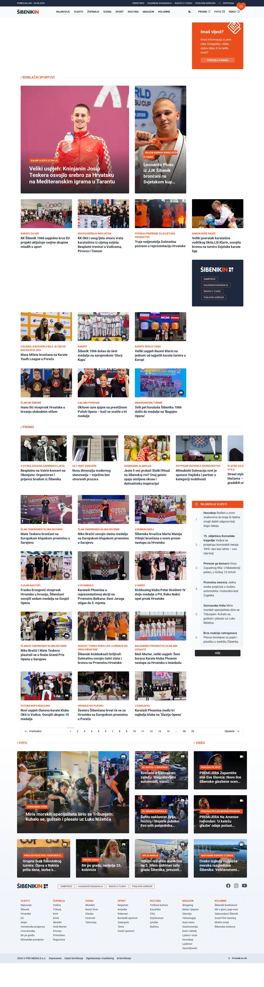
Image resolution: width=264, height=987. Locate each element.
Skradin (57, 922)
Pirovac (57, 931)
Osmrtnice (210, 279)
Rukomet (123, 913)
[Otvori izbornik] (241, 6)
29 (192, 731)
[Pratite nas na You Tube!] (244, 885)
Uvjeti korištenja (73, 958)
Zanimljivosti (189, 948)
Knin (55, 913)
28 (184, 731)
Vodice (57, 905)
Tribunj (57, 909)
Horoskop (187, 939)
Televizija (90, 922)
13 (159, 731)
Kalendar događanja (216, 285)
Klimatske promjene (32, 939)
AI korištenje (124, 958)
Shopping (187, 905)
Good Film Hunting (225, 918)
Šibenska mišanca (225, 926)
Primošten (59, 935)
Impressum (55, 958)
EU (22, 918)
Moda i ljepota (190, 909)
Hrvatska (26, 913)
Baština (154, 926)
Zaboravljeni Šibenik (226, 913)
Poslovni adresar (214, 297)
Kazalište (155, 909)
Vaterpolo (123, 922)
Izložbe (154, 922)
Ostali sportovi (126, 931)
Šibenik (25, 909)
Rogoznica (59, 939)
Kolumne (164, 11)
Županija (93, 11)
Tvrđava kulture (159, 905)
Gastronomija (190, 926)
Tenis (121, 926)
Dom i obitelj (189, 931)
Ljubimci (187, 943)
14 (168, 731)
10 (134, 731)
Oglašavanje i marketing (100, 958)
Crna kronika (28, 931)
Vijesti (78, 11)
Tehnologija (189, 918)
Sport (119, 11)
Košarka (122, 909)
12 (151, 731)
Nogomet (123, 905)
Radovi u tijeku (212, 291)
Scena (107, 11)
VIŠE (217, 653)
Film (152, 913)
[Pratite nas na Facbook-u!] (228, 886)
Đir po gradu (27, 935)
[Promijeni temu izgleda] (191, 11)
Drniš (56, 918)
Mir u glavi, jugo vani (226, 909)
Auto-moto (188, 922)
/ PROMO (27, 427)
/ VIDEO (199, 743)
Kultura (133, 11)
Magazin (148, 11)
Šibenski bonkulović (226, 905)
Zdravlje (187, 913)
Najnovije (63, 11)
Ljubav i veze (189, 935)
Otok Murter (60, 926)
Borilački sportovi (128, 918)
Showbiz (90, 905)
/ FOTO (22, 743)
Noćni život (91, 909)
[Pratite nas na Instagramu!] (236, 886)
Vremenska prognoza (33, 926)
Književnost (156, 918)
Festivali (90, 918)
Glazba (89, 913)
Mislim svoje (222, 922)
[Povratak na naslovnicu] (28, 11)
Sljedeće (230, 731)
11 (142, 731)
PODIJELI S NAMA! (217, 60)
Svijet (24, 922)
